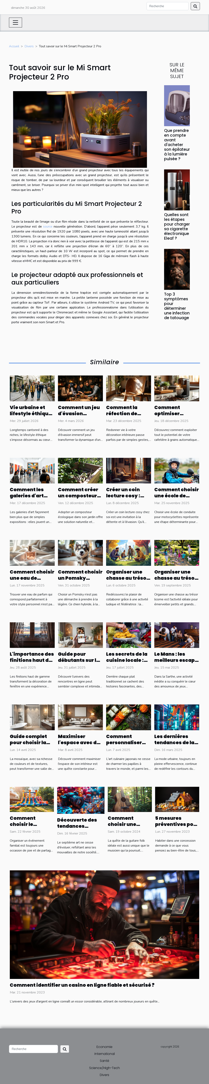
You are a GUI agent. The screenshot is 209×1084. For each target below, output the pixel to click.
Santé (104, 1060)
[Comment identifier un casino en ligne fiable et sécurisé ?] (104, 924)
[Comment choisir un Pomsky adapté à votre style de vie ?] (80, 552)
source (47, 226)
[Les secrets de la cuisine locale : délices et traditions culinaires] (128, 635)
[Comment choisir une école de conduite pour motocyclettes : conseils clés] (176, 470)
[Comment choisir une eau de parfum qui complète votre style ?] (32, 552)
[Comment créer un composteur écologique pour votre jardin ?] (80, 470)
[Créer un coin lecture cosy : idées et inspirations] (128, 470)
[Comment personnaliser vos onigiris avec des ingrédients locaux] (128, 717)
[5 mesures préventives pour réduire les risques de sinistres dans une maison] (177, 799)
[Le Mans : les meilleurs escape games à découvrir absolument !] (176, 635)
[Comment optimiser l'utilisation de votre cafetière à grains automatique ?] (176, 388)
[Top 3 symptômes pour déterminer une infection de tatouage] (177, 269)
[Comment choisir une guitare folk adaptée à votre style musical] (130, 799)
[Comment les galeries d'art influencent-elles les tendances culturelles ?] (32, 470)
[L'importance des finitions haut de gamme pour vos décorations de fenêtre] (32, 635)
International (104, 1053)
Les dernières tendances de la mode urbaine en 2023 (175, 745)
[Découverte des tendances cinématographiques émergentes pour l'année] (80, 800)
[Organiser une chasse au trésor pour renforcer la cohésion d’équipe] (128, 552)
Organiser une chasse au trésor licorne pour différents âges (175, 581)
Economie (104, 1046)
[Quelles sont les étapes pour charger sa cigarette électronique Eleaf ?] (177, 189)
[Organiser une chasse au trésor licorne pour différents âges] (176, 552)
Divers (29, 46)
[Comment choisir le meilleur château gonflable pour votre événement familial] (32, 799)
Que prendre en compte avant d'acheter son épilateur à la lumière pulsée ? (177, 145)
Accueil (14, 46)
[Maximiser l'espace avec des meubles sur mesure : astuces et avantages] (80, 717)
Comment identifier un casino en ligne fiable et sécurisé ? (82, 985)
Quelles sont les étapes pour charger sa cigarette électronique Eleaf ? (177, 226)
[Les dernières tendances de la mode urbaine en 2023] (176, 717)
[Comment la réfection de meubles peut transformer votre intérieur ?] (128, 388)
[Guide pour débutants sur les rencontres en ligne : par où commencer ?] (80, 635)
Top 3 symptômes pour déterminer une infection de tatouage (177, 306)
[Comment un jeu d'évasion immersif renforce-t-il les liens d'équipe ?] (80, 388)
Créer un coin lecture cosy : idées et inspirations (123, 498)
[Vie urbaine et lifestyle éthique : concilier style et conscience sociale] (32, 388)
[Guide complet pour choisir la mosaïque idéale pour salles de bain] (32, 717)
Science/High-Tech (104, 1068)
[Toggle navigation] (15, 22)
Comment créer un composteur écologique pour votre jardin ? (78, 498)
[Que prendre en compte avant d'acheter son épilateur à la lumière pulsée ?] (177, 105)
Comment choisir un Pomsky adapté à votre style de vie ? (80, 581)
